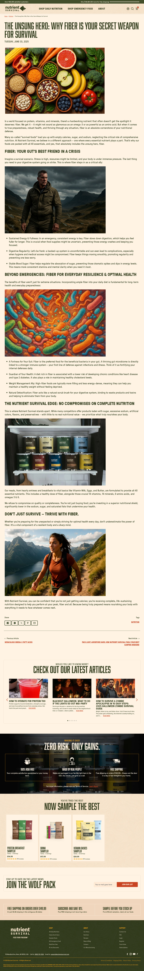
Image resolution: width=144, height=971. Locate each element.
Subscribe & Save (54, 935)
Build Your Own (53, 944)
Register (121, 941)
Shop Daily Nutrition (50, 8)
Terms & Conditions (106, 960)
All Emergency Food (55, 941)
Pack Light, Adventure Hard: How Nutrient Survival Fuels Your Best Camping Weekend (110, 643)
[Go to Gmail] (34, 623)
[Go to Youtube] (134, 954)
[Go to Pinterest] (28, 623)
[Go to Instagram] (130, 954)
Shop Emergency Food (80, 8)
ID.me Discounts (54, 947)
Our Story (86, 932)
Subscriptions (123, 947)
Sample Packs (53, 938)
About (101, 8)
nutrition (135, 622)
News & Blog (87, 941)
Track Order (122, 944)
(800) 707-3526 (39, 954)
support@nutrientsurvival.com (60, 954)
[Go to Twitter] (21, 623)
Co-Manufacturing (89, 947)
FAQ (120, 935)
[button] (128, 9)
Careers (86, 944)
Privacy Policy (136, 960)
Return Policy (127, 960)
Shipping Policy (117, 960)
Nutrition (86, 935)
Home (6, 16)
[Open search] (132, 9)
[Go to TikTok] (137, 954)
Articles (11, 16)
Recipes (86, 938)
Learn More (93, 786)
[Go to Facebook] (8, 623)
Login (120, 938)
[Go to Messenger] (14, 623)
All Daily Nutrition (54, 932)
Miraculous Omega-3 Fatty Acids (18, 642)
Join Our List (127, 884)
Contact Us (122, 932)
